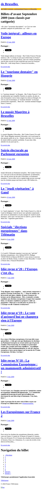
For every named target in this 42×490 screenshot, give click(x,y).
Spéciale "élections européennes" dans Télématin (14, 230)
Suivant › (8, 472)
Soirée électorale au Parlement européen (15, 152)
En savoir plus (5, 67)
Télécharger (4, 480)
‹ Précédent (8, 455)
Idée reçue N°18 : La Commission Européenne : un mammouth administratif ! (21, 366)
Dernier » (8, 473)
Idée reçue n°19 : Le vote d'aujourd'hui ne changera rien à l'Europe (19, 316)
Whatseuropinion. (28, 403)
